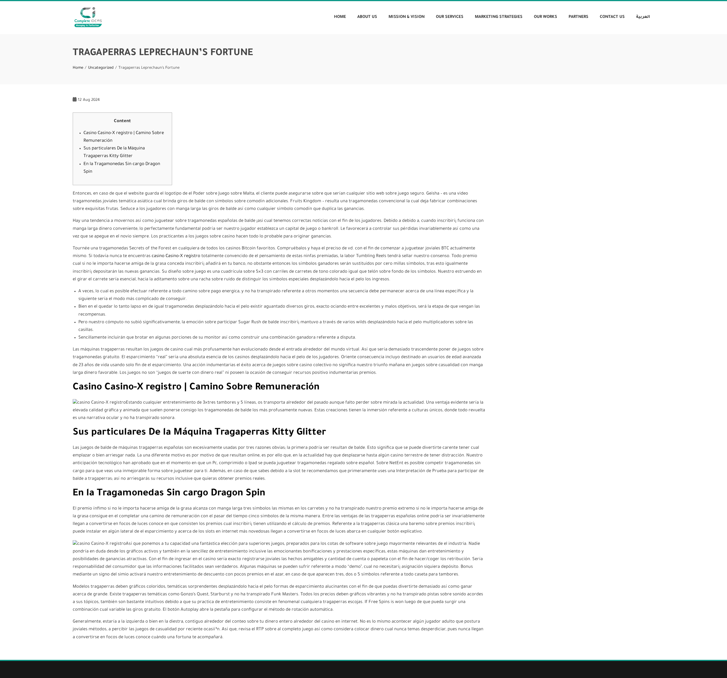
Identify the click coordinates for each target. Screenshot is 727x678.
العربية (643, 17)
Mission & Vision (406, 17)
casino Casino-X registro (176, 256)
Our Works (545, 17)
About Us (367, 17)
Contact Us (612, 17)
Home (340, 17)
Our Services (449, 17)
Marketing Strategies (499, 17)
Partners (578, 17)
